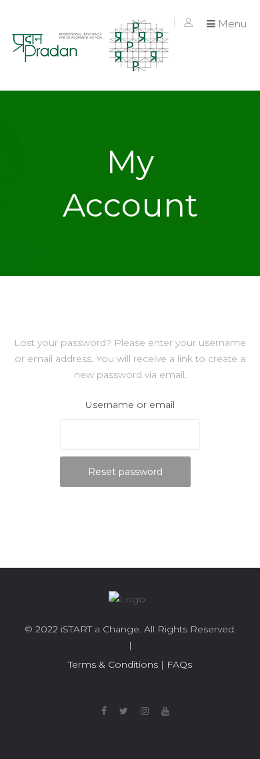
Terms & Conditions (113, 664)
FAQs (178, 664)
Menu (231, 23)
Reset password (125, 472)
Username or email (130, 404)
